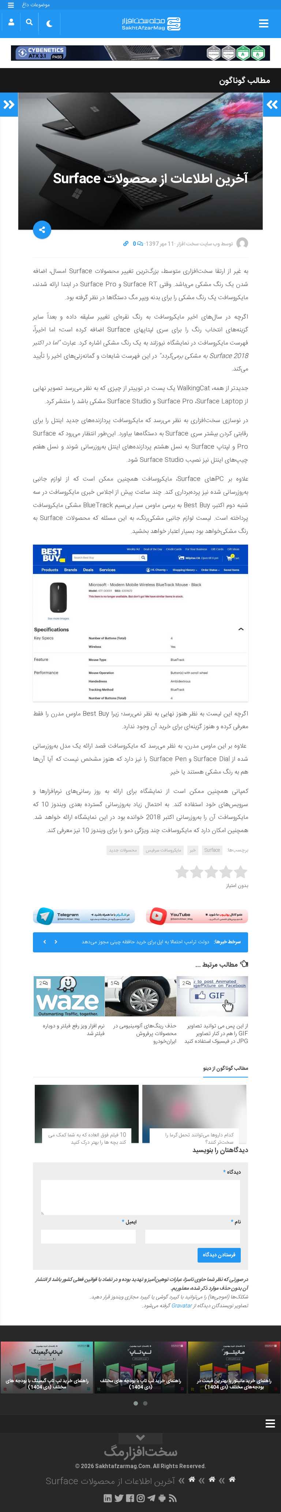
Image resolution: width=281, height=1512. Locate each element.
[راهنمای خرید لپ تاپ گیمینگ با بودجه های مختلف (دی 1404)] (47, 1367)
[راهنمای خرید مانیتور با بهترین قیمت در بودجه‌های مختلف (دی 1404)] (234, 1367)
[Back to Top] (140, 1438)
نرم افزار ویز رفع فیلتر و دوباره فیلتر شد (74, 1030)
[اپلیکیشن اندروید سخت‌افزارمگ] (162, 1498)
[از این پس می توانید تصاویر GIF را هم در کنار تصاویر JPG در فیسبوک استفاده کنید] (212, 996)
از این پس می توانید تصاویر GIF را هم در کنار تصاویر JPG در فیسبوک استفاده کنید (216, 1034)
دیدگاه (232, 1172)
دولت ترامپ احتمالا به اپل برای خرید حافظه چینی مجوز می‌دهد (145, 942)
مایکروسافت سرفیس (163, 850)
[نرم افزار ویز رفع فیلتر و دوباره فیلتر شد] (69, 996)
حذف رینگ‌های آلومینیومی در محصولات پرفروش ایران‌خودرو (144, 1034)
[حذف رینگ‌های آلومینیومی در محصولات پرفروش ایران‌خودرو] (140, 996)
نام (236, 1222)
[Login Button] (11, 22)
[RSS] (173, 1498)
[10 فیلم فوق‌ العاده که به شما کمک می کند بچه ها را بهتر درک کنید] (87, 1114)
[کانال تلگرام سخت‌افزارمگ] (151, 1498)
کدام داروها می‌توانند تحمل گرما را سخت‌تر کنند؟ (199, 1139)
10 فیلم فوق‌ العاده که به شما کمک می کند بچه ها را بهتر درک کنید (87, 1139)
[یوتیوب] (197, 916)
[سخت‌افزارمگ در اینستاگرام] (141, 1498)
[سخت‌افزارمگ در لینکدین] (108, 1498)
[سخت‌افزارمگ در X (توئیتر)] (119, 1498)
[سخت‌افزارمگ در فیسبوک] (130, 1498)
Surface (212, 850)
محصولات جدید (123, 850)
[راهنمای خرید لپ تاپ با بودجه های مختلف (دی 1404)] (140, 1367)
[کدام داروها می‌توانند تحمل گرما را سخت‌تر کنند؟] (194, 1114)
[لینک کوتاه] (125, 244)
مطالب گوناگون (244, 80)
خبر (193, 850)
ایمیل (129, 1222)
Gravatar (181, 1306)
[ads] (140, 53)
